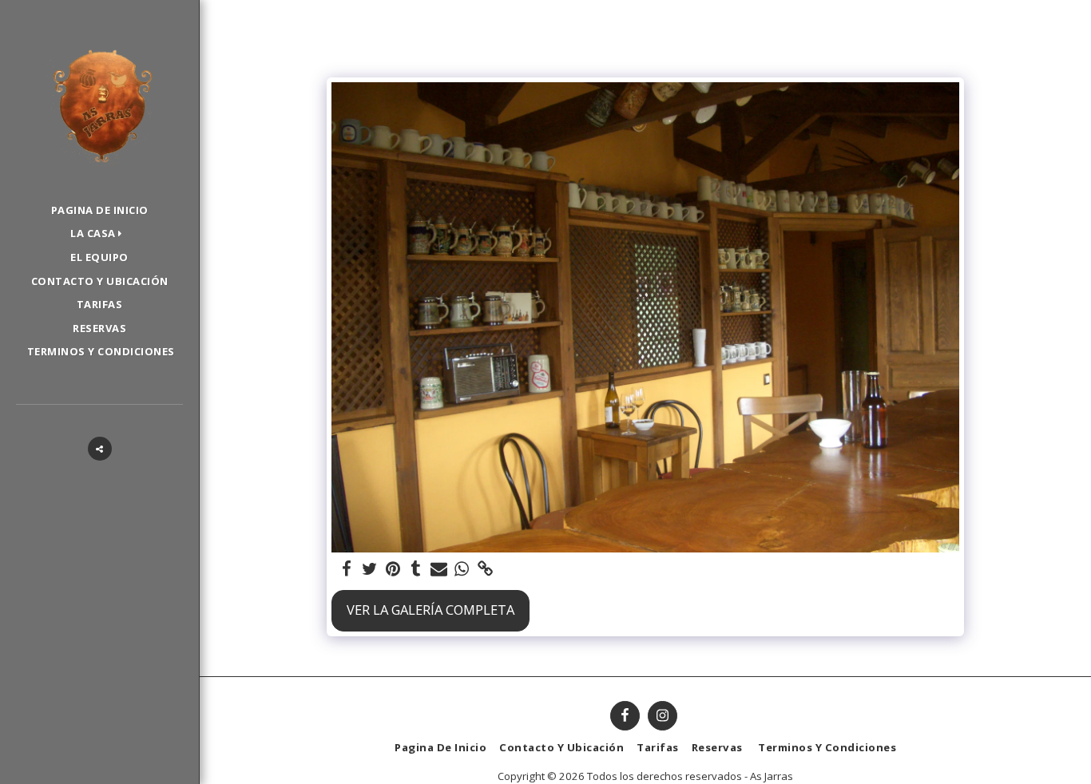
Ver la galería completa (430, 609)
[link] (485, 569)
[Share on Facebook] (346, 569)
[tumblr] (415, 569)
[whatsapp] (462, 569)
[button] (99, 234)
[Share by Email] (438, 569)
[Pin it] (392, 569)
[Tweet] (369, 569)
